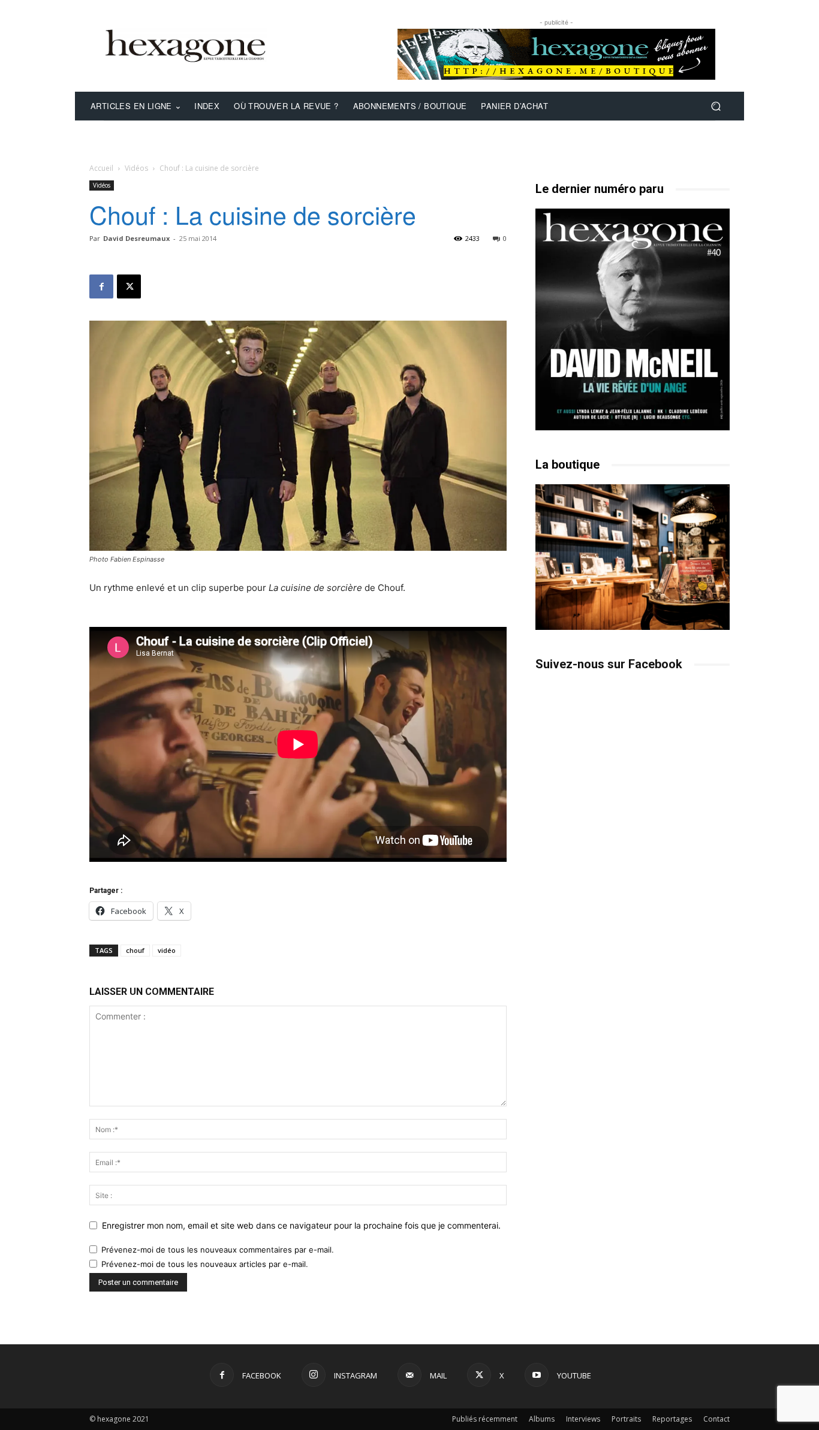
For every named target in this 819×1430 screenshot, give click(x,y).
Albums (542, 1419)
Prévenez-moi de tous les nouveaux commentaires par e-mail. (217, 1249)
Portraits (626, 1419)
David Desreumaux (136, 238)
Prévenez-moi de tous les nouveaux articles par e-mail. (204, 1264)
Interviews (583, 1419)
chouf (135, 950)
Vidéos (136, 168)
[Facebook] (101, 286)
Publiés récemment (484, 1419)
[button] (715, 106)
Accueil (101, 168)
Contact (716, 1419)
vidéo (167, 950)
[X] (129, 286)
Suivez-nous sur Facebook (608, 664)
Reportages (672, 1419)
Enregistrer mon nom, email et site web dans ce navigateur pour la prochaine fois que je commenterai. (301, 1225)
